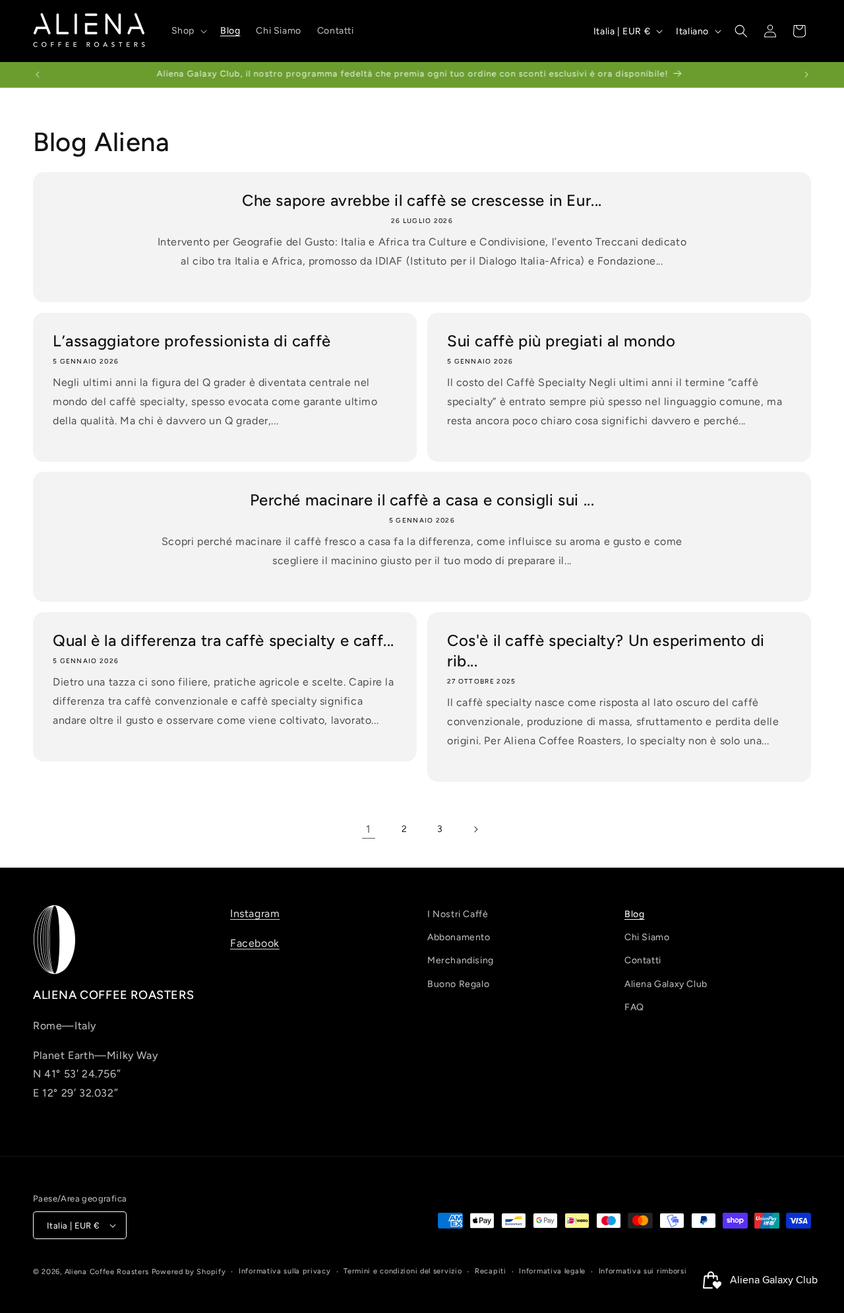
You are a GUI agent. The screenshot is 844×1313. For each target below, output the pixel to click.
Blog (634, 914)
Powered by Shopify (189, 1271)
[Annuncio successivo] (806, 74)
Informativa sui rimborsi (643, 1271)
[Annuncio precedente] (37, 74)
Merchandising (460, 960)
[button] (188, 31)
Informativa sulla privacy (285, 1271)
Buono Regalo (458, 983)
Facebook (255, 943)
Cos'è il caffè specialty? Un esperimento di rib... (606, 650)
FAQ (634, 1007)
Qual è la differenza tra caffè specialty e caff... (223, 640)
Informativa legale (552, 1271)
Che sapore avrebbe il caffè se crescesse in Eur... (422, 200)
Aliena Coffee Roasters (107, 1271)
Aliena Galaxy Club (666, 983)
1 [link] (368, 829)
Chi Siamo (646, 937)
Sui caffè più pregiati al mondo (561, 340)
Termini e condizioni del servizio (403, 1271)
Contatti (642, 960)
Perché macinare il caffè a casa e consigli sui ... (422, 499)
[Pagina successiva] (475, 829)
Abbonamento (459, 937)
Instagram (255, 913)
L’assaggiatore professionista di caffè (192, 340)
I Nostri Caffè (457, 914)
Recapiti (490, 1271)
